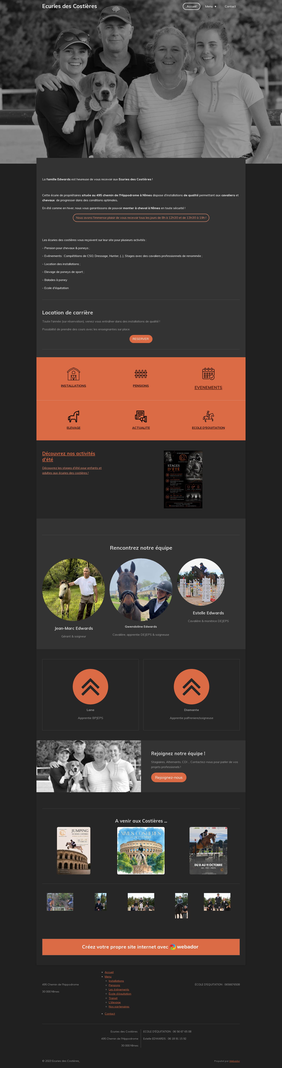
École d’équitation (120, 993)
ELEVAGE (73, 428)
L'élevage (115, 1002)
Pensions (114, 985)
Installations (116, 981)
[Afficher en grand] (73, 850)
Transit (113, 998)
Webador (234, 1061)
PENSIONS (141, 386)
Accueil (109, 972)
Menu (108, 976)
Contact (110, 1013)
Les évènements (119, 989)
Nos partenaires (119, 1006)
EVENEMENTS (208, 387)
